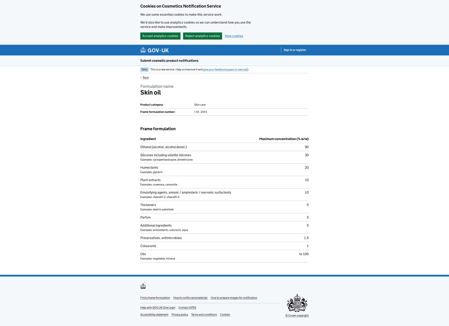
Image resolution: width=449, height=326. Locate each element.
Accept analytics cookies (160, 36)
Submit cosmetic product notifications (169, 61)
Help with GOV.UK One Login (157, 307)
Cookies (225, 314)
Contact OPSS (187, 307)
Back (146, 77)
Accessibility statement (154, 314)
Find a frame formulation (155, 297)
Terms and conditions (204, 314)
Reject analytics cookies (202, 36)
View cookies (234, 36)
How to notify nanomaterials (190, 297)
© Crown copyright (297, 315)
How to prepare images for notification (234, 297)
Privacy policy (180, 314)
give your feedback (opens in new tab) (225, 69)
